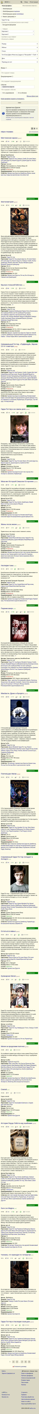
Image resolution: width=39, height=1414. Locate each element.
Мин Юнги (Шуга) (6, 1067)
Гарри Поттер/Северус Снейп (17, 372)
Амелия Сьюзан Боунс (29, 750)
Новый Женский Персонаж (17, 538)
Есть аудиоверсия (8, 93)
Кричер (25, 664)
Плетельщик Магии (8, 774)
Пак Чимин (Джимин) (30, 1065)
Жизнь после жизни (9, 524)
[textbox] (1, 70)
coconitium (8, 1024)
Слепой (4, 1089)
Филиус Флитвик (13, 262)
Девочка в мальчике (7, 556)
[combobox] (17, 20)
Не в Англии (9, 765)
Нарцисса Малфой (25, 316)
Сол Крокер (31, 1232)
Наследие (21, 1195)
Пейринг (5, 29)
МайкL (7, 457)
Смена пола (25, 682)
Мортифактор (9, 1173)
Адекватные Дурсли (13, 173)
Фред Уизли (8, 909)
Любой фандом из (11, 11)
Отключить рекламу (20, 1366)
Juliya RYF (8, 368)
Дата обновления (33, 131)
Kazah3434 (8, 1099)
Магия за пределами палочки (12, 1046)
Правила (23, 1394)
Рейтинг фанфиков (27, 1375)
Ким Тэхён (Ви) (13, 1063)
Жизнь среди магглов (7, 1080)
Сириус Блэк (9, 750)
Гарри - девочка (12, 680)
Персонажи (24, 1382)
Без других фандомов (9, 24)
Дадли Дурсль (26, 160)
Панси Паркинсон (16, 1342)
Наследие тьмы (7, 565)
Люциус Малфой (24, 262)
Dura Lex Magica (7, 1208)
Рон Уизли (26, 829)
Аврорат (10, 333)
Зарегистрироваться (8, 1373)
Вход (26, 2)
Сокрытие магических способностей (17, 175)
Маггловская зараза (9, 138)
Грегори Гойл (32, 1340)
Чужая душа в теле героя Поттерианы (20, 554)
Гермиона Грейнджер (12, 264)
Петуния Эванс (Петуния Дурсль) (27, 461)
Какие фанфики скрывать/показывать (12, 99)
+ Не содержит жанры (7, 73)
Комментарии (25, 1380)
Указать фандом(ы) (9, 16)
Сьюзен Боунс (22, 378)
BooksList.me (6, 1394)
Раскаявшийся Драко (24, 680)
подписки (17, 11)
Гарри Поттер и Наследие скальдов (15, 1322)
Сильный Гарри (9, 397)
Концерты (26, 1081)
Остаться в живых (8, 931)
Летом (22, 275)
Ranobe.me (5, 1397)
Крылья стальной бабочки (11, 285)
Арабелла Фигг (24, 463)
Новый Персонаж (12, 320)
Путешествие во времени (21, 556)
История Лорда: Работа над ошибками (16, 1123)
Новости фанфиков (27, 1373)
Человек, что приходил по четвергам (16, 1255)
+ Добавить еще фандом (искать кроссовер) (14, 22)
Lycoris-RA (8, 824)
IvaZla (7, 743)
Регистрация (34, 2)
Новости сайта (25, 1401)
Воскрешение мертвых (8, 923)
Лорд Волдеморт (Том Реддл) (18, 831)
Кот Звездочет (10, 307)
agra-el (7, 1225)
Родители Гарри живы (15, 847)
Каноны (23, 1384)
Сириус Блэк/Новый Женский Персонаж (13, 586)
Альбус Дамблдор (6, 379)
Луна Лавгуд (21, 1234)
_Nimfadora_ (9, 1297)
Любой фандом (7, 8)
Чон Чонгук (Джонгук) (24, 1063)
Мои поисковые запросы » (30, 5)
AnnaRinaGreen (25, 658)
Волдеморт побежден (12, 684)
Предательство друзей (8, 682)
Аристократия (11, 843)
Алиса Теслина (10, 534)
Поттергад (17, 845)
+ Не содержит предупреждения (11, 81)
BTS (18, 1061)
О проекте (24, 1392)
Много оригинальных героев (23, 336)
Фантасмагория (7, 202)
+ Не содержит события (8, 89)
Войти (4, 1371)
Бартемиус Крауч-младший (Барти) (15, 318)
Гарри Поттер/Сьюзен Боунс (17, 314)
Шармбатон (18, 923)
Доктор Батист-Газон (12, 953)
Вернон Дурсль (17, 160)
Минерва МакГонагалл (28, 1178)
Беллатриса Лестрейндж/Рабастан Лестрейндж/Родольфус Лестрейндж (19, 312)
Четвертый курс (9, 401)
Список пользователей (28, 1378)
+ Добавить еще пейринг (8, 37)
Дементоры (32, 763)
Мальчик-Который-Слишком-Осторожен (17, 481)
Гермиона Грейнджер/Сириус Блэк (19, 311)
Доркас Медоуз (18, 504)
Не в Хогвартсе (29, 275)
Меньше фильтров (32, 96)
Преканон (11, 473)
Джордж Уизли (5, 907)
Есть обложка (22, 93)
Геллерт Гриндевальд (17, 907)
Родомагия (26, 847)
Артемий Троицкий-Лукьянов (14, 580)
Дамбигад (23, 173)
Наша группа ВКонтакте (28, 1403)
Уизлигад (34, 680)
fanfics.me (32, 1408)
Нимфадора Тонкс (22, 1028)
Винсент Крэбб (5, 1342)
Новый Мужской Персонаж (25, 584)
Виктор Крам (28, 907)
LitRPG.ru (4, 1392)
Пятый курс (10, 1245)
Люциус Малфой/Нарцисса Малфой (12, 664)
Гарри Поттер (11, 157)
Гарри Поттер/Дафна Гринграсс (18, 1103)
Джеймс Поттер (22, 827)
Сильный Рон (14, 1197)
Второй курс (28, 399)
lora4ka (7, 1060)
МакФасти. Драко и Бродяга (12, 693)
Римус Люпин (18, 750)
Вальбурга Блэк (33, 664)
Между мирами (24, 684)
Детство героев (25, 472)
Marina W (8, 255)
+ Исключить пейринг (7, 39)
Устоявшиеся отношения (8, 399)
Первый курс (20, 399)
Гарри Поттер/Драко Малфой (17, 662)
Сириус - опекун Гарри (7, 336)
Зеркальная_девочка (13, 658)
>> (12, 304)
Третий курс (11, 763)
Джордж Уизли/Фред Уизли (9, 378)
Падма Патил (29, 748)
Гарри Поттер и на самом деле (13, 409)
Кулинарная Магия (8, 976)
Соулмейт (18, 682)
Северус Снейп (21, 158)
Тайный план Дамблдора (8, 277)
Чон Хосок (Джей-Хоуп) (19, 1067)
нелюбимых (20, 14)
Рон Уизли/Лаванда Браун (24, 667)
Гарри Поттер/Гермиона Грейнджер (19, 1229)
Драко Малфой (31, 378)
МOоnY (7, 900)
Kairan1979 (8, 498)
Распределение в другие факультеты (24, 334)
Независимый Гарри (26, 514)
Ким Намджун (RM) (17, 1065)
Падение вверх (7, 608)
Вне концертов (18, 1081)
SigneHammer (9, 155)
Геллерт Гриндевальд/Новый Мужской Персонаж (21, 376)
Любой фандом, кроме (13, 14)
